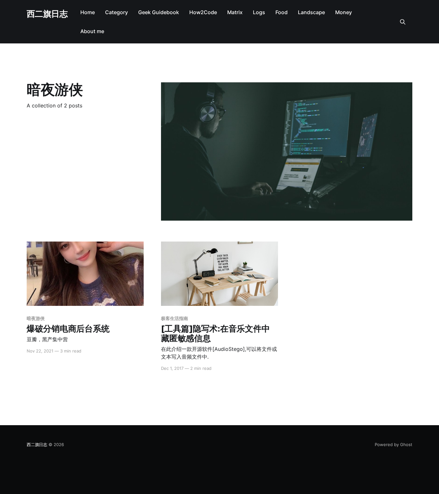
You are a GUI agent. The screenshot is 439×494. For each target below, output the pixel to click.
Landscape (311, 12)
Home (87, 12)
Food (281, 12)
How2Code (203, 12)
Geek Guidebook (158, 12)
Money (343, 12)
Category (116, 12)
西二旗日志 (47, 14)
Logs (259, 12)
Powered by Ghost (393, 444)
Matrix (235, 12)
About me (92, 31)
